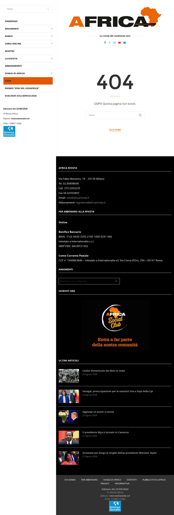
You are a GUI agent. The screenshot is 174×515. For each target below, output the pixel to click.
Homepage (11, 21)
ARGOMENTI (12, 28)
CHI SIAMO (70, 479)
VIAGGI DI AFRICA (15, 73)
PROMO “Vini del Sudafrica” (22, 88)
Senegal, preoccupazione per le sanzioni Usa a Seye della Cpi (117, 391)
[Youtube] (119, 42)
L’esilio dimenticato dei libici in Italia (103, 370)
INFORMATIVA (122, 483)
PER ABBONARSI (89, 479)
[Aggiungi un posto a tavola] (69, 417)
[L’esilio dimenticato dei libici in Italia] (69, 376)
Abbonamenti (13, 65)
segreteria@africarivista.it (91, 202)
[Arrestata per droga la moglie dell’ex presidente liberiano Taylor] (69, 458)
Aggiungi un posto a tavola (98, 411)
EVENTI (9, 36)
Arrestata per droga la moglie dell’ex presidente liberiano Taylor (119, 452)
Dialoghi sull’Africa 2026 (21, 95)
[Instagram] (115, 42)
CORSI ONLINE (13, 43)
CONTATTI (132, 479)
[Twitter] (109, 42)
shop (8, 80)
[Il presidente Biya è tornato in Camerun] (69, 437)
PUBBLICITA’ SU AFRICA (154, 479)
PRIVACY (105, 483)
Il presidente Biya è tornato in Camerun (105, 432)
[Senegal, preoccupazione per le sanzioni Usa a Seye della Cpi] (69, 396)
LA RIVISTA (11, 58)
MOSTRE (9, 51)
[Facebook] (105, 42)
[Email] (124, 42)
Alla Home (115, 129)
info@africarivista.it (77, 197)
